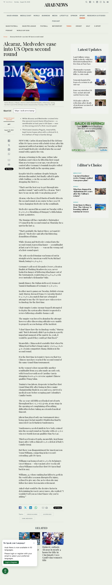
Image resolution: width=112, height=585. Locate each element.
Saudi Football (12, 26)
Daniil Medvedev (27, 518)
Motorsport (57, 26)
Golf (88, 26)
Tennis (68, 26)
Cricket (79, 26)
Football (44, 26)
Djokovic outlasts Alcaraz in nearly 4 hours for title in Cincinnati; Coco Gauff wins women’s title (52, 553)
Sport (82, 15)
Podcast (9, 30)
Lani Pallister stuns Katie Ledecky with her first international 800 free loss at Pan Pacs (83, 60)
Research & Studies (96, 15)
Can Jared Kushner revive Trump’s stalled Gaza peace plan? (83, 178)
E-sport (97, 26)
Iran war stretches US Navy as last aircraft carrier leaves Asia (82, 92)
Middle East (25, 15)
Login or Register (11, 562)
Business (46, 15)
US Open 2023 (47, 514)
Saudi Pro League (29, 26)
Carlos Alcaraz (32, 514)
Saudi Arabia (12, 15)
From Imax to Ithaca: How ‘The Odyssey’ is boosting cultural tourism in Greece (82, 208)
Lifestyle (64, 15)
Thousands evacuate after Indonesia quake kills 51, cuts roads (82, 71)
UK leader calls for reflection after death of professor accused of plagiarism (83, 103)
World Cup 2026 (23, 30)
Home (6, 37)
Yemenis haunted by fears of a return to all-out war (83, 82)
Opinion (74, 15)
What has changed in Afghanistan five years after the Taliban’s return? (82, 192)
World (36, 15)
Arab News (9, 2)
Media (54, 15)
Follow (9, 169)
